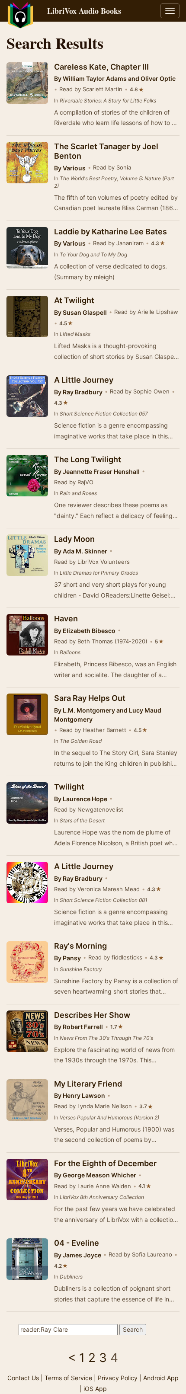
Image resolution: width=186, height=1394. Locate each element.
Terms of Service (68, 1377)
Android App (161, 1377)
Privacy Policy (118, 1377)
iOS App (95, 1388)
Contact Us (23, 1377)
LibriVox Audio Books (84, 10)
